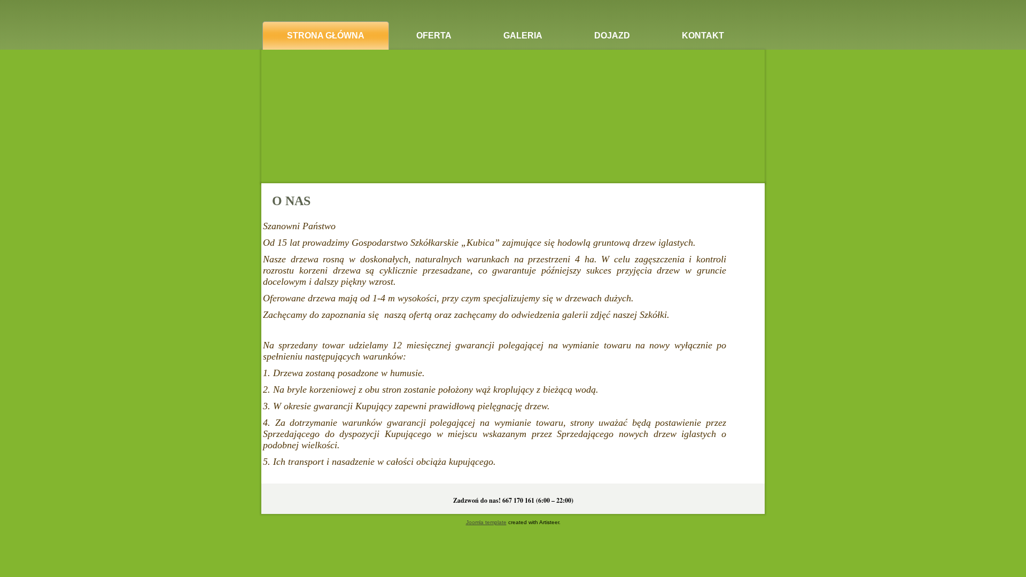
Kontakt (703, 35)
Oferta (434, 35)
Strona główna (325, 35)
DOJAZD (612, 35)
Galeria (522, 35)
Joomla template (486, 522)
